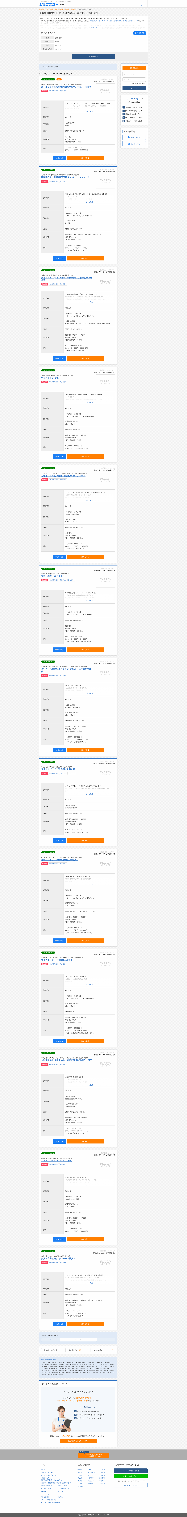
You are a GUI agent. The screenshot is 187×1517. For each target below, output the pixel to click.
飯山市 (103, 1483)
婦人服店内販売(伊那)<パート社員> (58, 1258)
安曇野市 (92, 1472)
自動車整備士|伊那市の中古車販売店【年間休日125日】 (67, 1060)
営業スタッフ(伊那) (50, 378)
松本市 (91, 1469)
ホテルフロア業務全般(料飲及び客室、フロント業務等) (66, 87)
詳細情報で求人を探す (48, 1472)
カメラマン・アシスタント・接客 (56, 1160)
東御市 (103, 1478)
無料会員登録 (134, 68)
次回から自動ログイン (139, 84)
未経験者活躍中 (53, 91)
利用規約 (43, 1491)
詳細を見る (85, 158)
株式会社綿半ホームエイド (99, 21)
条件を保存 (140, 33)
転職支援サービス (46, 1485)
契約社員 (44, 91)
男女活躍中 (63, 91)
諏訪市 (80, 1481)
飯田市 (103, 1472)
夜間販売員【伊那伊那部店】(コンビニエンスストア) (65, 177)
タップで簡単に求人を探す (49, 1475)
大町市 (91, 1481)
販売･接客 (74, 9)
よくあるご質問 (46, 1488)
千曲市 (80, 1478)
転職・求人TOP (43, 9)
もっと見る (93, 27)
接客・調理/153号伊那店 (53, 576)
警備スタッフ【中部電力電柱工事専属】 (59, 859)
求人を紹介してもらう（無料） (78, 1441)
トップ (43, 1469)
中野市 (91, 1475)
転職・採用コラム (63, 1485)
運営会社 (60, 1491)
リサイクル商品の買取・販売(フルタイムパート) (63, 475)
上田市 (103, 1469)
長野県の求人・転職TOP (56, 9)
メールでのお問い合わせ (130, 1471)
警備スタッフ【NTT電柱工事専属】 (57, 960)
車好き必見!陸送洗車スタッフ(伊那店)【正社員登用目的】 (66, 670)
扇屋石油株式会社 (115, 21)
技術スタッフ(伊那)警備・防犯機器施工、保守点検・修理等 (66, 278)
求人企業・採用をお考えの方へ (50, 1502)
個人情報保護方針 (63, 1488)
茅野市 (91, 1478)
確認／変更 (94, 56)
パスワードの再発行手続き (49, 1500)
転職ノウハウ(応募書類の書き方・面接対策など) (56, 1483)
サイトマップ (45, 1494)
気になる (60, 158)
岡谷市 (91, 1483)
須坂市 (103, 1475)
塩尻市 (103, 1481)
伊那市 (67, 9)
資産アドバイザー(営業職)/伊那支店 (58, 769)
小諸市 (80, 1483)
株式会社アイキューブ (130, 21)
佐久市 (80, 1472)
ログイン (134, 88)
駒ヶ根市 (81, 1486)
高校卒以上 (63, 580)
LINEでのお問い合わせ (130, 1476)
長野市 (80, 1469)
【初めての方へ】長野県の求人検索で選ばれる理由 (51, 1479)
